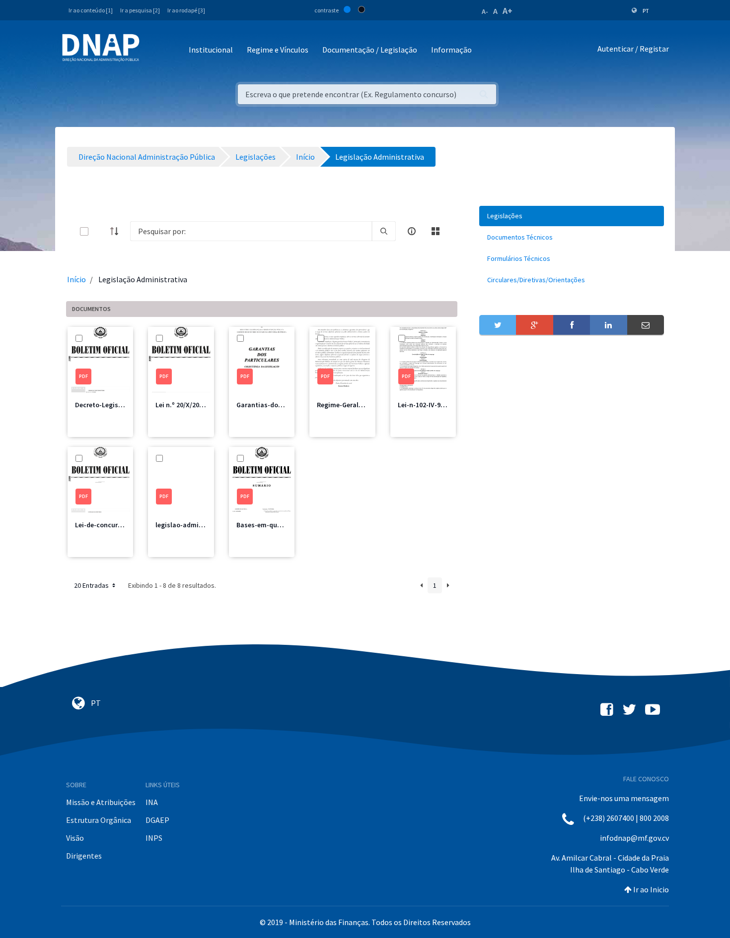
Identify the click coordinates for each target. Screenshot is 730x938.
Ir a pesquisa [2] (140, 10)
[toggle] (100, 231)
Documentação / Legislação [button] (369, 50)
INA (152, 802)
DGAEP (157, 820)
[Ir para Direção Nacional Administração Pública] (101, 47)
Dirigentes (84, 856)
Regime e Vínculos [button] (277, 50)
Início (76, 279)
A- (485, 11)
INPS (154, 838)
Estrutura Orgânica (98, 820)
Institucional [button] (211, 50)
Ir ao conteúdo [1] (91, 10)
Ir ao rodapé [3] (186, 10)
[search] (383, 231)
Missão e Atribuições (101, 802)
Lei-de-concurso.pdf (106, 524)
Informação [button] (451, 50)
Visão (75, 838)
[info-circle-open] (412, 231)
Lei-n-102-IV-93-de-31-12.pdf (442, 404)
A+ (507, 10)
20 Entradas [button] (92, 585)
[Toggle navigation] (154, 50)
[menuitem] (571, 216)
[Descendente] (117, 231)
